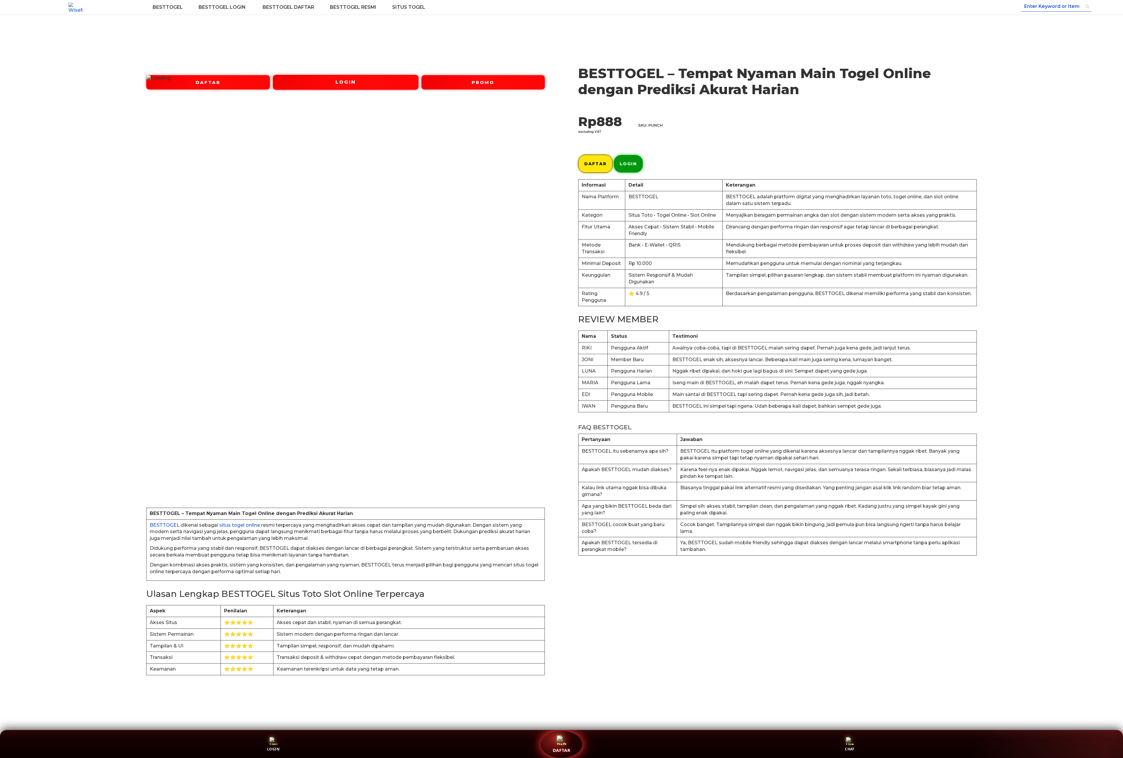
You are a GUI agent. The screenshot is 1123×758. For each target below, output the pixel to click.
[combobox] (1056, 7)
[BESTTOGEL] (75, 7)
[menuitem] (167, 7)
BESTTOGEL (165, 525)
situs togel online (239, 525)
